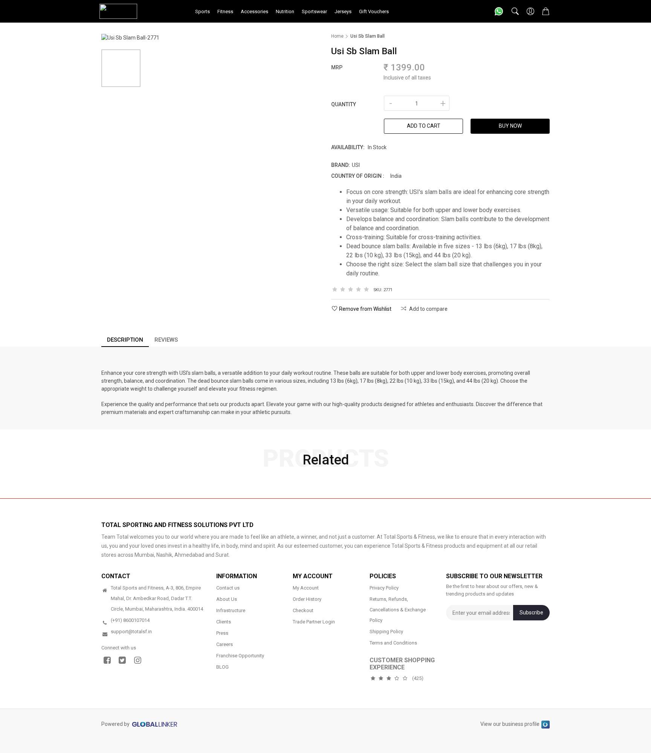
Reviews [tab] (166, 339)
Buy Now (510, 126)
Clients (223, 622)
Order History (307, 599)
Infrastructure (230, 610)
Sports (202, 11)
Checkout (303, 610)
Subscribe (531, 612)
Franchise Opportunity (240, 655)
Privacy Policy (384, 588)
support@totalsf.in (131, 631)
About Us (226, 599)
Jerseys (343, 11)
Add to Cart (423, 126)
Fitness (225, 11)
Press (222, 633)
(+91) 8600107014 (130, 620)
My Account (306, 588)
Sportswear (314, 11)
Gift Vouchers (374, 11)
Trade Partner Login (314, 622)
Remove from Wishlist (365, 309)
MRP (336, 67)
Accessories (254, 11)
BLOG (222, 667)
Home (337, 36)
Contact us (228, 588)
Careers (224, 644)
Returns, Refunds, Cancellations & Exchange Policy (398, 609)
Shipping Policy (386, 631)
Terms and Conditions (393, 643)
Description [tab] (125, 339)
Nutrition (285, 11)
